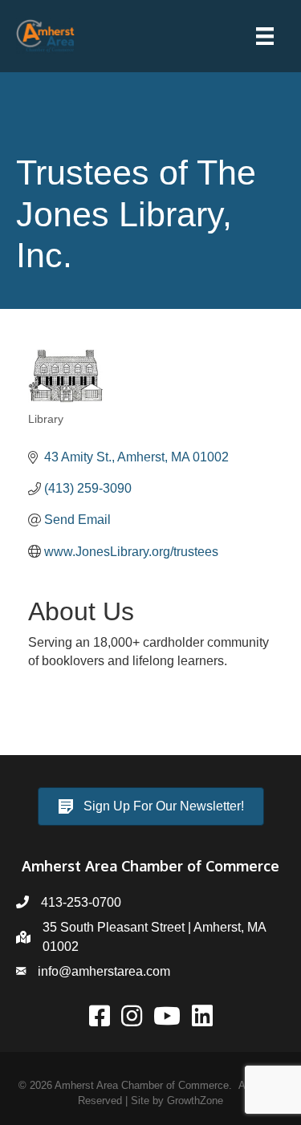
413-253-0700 (81, 902)
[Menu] (265, 36)
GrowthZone (195, 1101)
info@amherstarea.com (104, 971)
